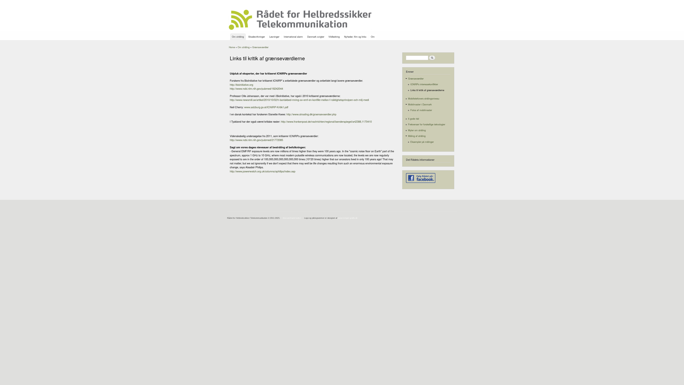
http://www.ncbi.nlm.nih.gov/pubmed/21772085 (256, 140)
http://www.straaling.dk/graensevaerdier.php (311, 114)
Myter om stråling (417, 130)
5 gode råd (413, 118)
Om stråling (238, 36)
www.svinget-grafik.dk (347, 218)
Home (232, 47)
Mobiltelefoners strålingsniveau (423, 98)
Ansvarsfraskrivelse (292, 218)
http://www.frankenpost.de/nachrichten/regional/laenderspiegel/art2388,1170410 (326, 121)
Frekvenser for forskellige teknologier (426, 124)
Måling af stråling (417, 136)
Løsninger (274, 36)
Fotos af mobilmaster (421, 110)
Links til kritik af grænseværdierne (427, 90)
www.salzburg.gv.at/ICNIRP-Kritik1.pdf (266, 107)
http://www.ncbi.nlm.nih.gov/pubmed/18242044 (256, 88)
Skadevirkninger (256, 36)
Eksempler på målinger (422, 141)
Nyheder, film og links (355, 36)
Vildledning (334, 36)
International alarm (293, 36)
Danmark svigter (315, 36)
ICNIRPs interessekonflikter (424, 84)
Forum (450, 3)
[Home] (300, 20)
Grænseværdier (260, 47)
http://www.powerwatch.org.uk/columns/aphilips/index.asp (262, 171)
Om (373, 36)
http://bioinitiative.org (241, 84)
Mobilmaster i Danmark (420, 104)
